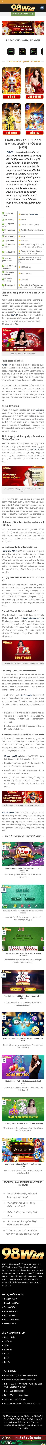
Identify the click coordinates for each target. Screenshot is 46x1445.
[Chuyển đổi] (4, 1193)
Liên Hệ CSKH (10, 1324)
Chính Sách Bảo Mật (12, 1403)
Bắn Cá (7, 1362)
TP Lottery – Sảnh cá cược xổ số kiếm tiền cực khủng (23, 1124)
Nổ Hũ (6, 1358)
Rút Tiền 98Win (10, 1315)
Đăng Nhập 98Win (11, 1303)
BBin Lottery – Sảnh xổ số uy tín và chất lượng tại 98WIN (23, 1165)
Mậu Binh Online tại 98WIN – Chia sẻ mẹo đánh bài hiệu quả (23, 997)
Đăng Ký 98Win (10, 1299)
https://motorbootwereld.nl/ (23, 1380)
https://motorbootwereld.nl (32, 618)
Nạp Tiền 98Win (11, 1311)
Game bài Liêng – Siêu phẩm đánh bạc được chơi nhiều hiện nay (23, 869)
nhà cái (39, 410)
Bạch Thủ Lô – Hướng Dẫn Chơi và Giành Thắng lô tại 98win (23, 1040)
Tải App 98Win (10, 1307)
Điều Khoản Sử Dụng (31, 1403)
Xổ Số (6, 1345)
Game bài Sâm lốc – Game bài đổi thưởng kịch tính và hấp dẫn (23, 912)
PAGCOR (36, 449)
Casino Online (10, 1337)
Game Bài (8, 1350)
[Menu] (42, 8)
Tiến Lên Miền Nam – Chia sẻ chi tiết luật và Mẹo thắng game (23, 954)
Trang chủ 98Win (9, 551)
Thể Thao (8, 1341)
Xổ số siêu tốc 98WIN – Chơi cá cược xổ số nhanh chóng (23, 1082)
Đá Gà (6, 1354)
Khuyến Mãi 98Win (12, 1319)
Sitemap (22, 1399)
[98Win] (23, 7)
